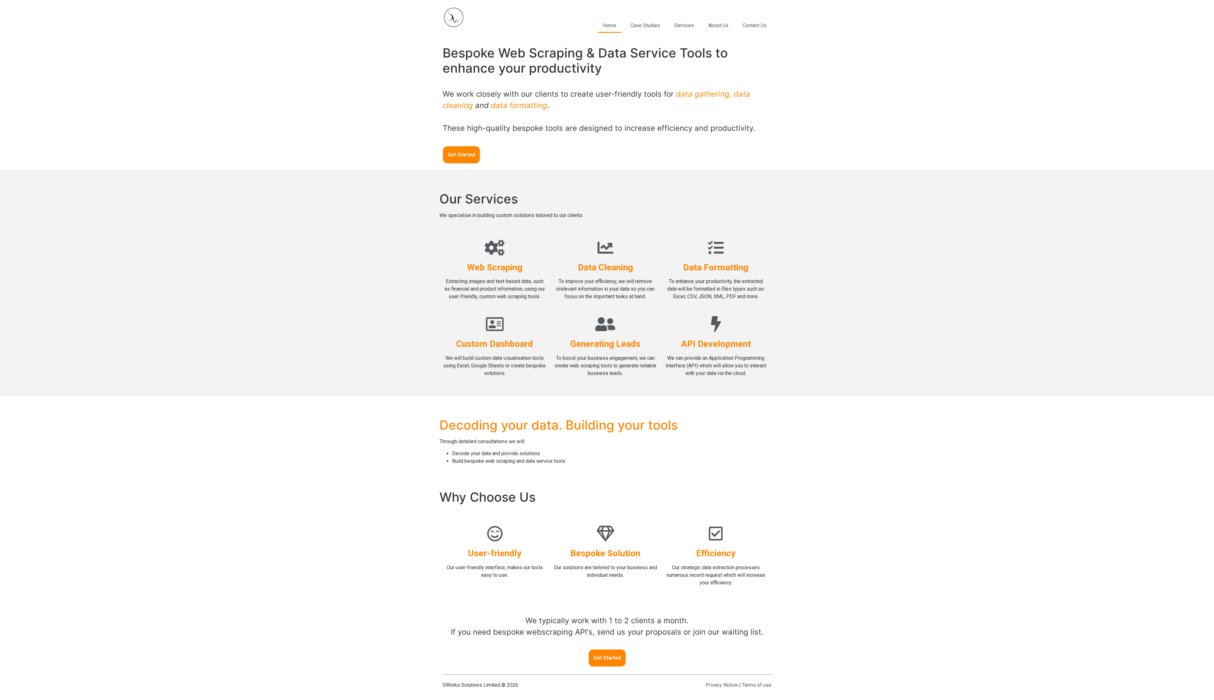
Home (609, 25)
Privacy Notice (722, 685)
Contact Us (755, 25)
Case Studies (645, 25)
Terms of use (756, 685)
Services (684, 25)
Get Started (461, 155)
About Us (718, 25)
